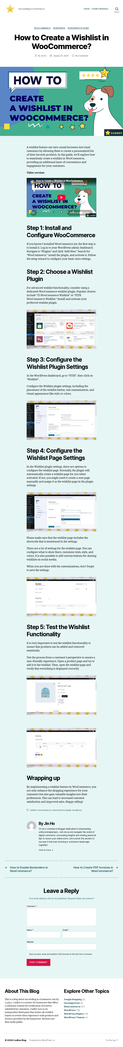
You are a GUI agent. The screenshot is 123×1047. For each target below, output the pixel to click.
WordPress (59, 28)
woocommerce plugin (61, 810)
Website (30, 942)
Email (66, 930)
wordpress (77, 810)
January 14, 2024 (60, 56)
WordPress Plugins (78, 28)
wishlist (33, 810)
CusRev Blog (19, 1040)
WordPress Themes (74, 1017)
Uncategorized (72, 1003)
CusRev (8, 1002)
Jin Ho (43, 56)
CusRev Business (100, 8)
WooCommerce (42, 28)
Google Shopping (73, 999)
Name (30, 930)
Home (87, 8)
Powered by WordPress (41, 1040)
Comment (32, 906)
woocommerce (44, 810)
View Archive (46, 850)
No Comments (81, 56)
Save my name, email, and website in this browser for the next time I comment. (60, 954)
